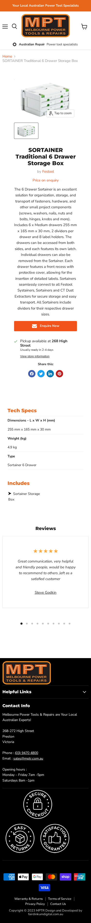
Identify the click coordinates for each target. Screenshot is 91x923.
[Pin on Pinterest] (59, 373)
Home (7, 56)
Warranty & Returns (28, 899)
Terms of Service (59, 899)
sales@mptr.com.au (28, 758)
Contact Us (58, 904)
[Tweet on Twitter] (41, 373)
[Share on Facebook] (31, 373)
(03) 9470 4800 (26, 753)
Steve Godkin (46, 592)
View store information (35, 356)
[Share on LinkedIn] (50, 373)
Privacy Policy (35, 904)
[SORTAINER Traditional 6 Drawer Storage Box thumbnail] (26, 131)
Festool (48, 171)
